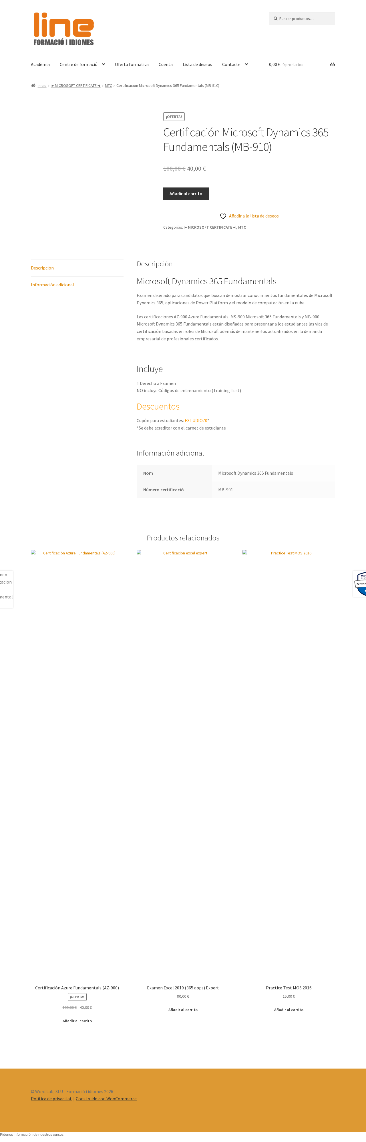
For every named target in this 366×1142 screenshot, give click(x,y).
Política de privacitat (51, 1098)
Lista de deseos (197, 64)
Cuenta (166, 64)
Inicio (42, 85)
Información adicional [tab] (52, 285)
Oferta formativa (132, 64)
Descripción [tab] (42, 268)
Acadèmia (40, 64)
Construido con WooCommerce (106, 1098)
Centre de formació (79, 64)
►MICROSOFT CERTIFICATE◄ (76, 85)
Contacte (231, 64)
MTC (108, 85)
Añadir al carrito (186, 193)
